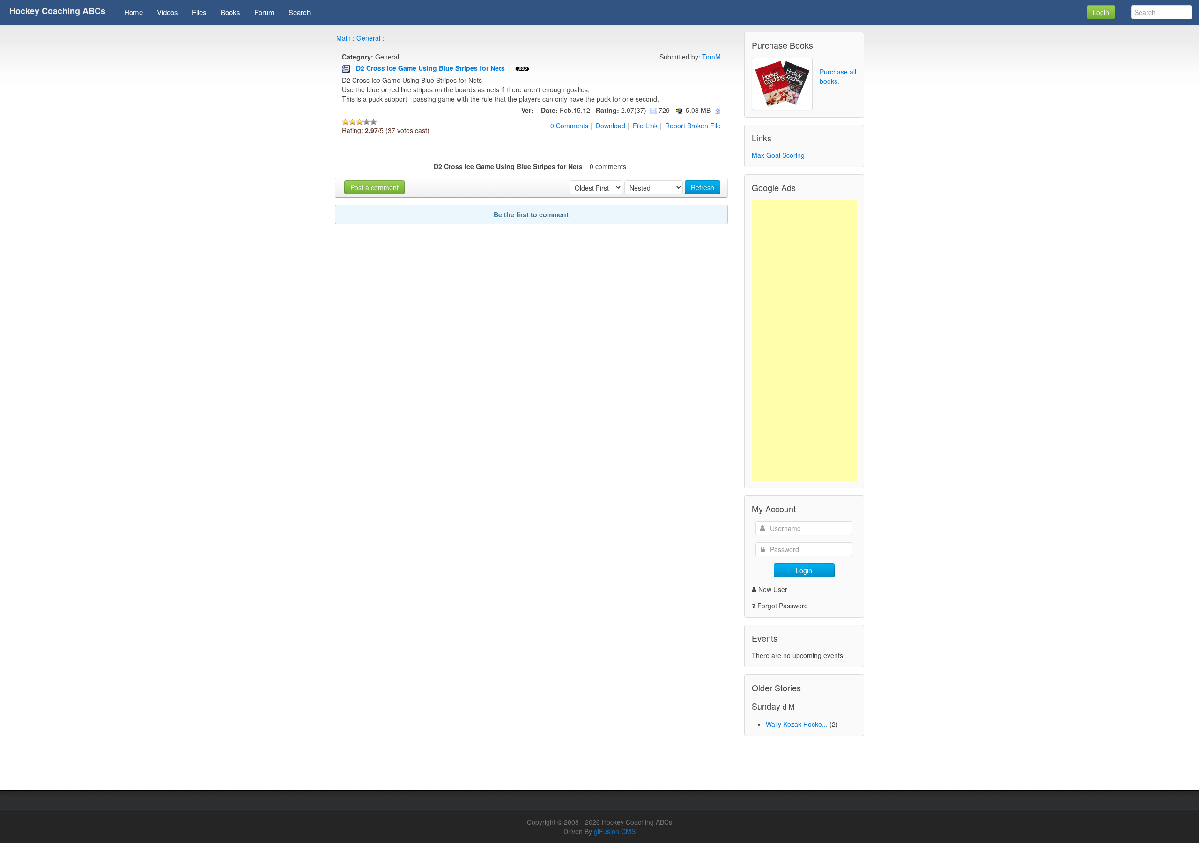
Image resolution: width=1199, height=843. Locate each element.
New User (772, 589)
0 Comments (569, 125)
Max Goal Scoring (778, 155)
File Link (645, 125)
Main (343, 38)
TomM (711, 56)
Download (610, 125)
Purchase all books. (838, 76)
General (368, 38)
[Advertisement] (804, 340)
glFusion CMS (615, 831)
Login (1101, 12)
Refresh (702, 187)
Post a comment (374, 187)
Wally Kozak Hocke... (797, 724)
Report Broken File (693, 125)
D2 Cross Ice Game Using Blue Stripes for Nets (431, 68)
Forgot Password (782, 605)
